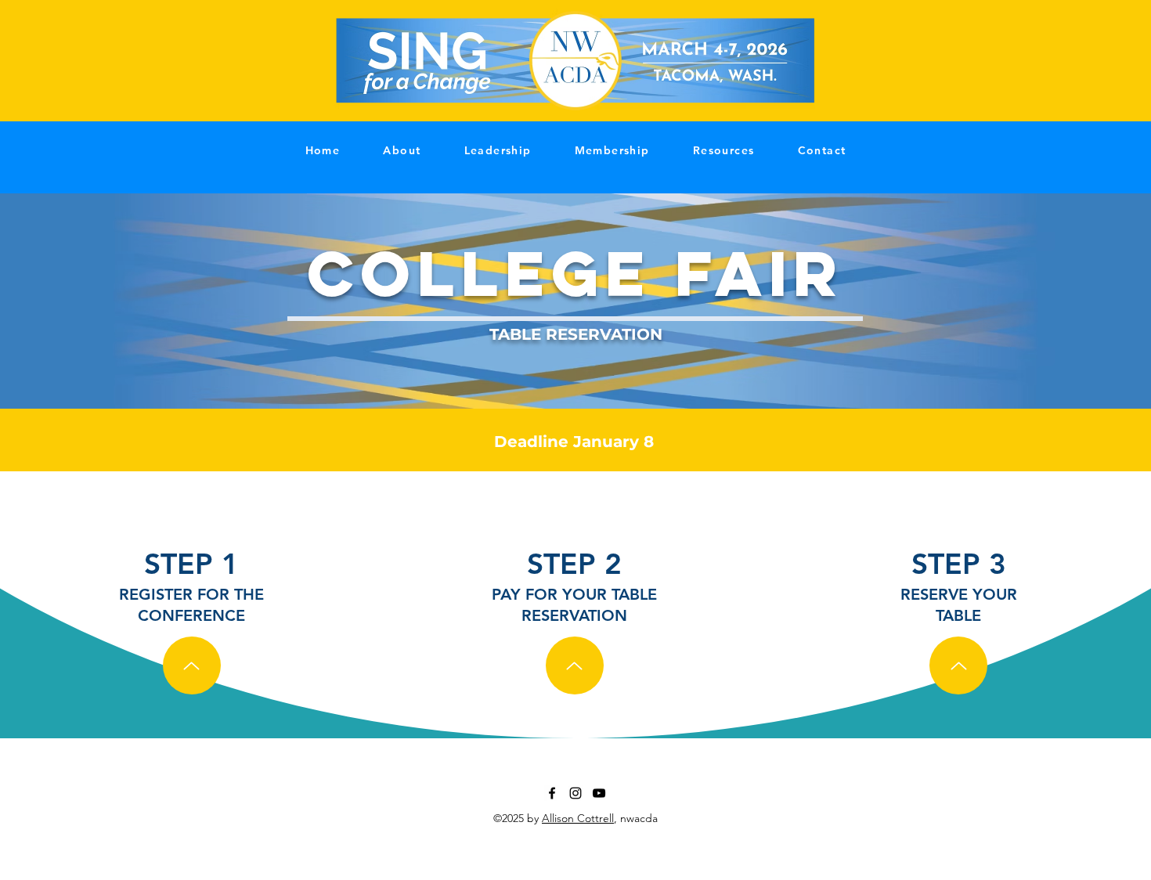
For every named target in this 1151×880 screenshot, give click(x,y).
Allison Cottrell (578, 818)
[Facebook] (552, 793)
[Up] (192, 665)
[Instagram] (575, 793)
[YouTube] (599, 793)
